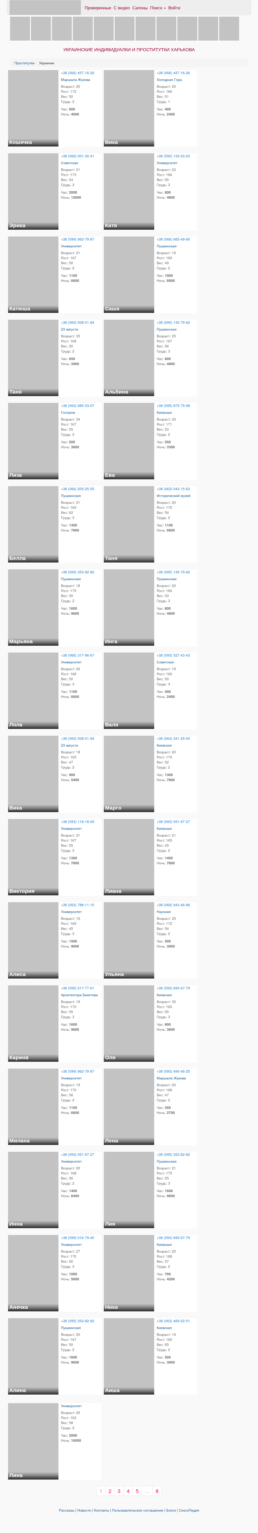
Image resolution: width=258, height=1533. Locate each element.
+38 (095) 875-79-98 (173, 405)
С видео (122, 7)
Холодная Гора (169, 79)
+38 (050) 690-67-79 (173, 987)
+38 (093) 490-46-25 (173, 1071)
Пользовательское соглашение (137, 1510)
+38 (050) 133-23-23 (173, 155)
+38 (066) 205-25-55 (77, 488)
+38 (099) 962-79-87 (77, 239)
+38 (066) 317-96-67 (77, 655)
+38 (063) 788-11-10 (77, 904)
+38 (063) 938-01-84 (77, 322)
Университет (167, 162)
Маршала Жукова (75, 79)
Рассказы (66, 1510)
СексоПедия (189, 1510)
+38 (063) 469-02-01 (173, 1320)
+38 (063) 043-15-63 (173, 488)
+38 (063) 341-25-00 (173, 738)
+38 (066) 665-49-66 (173, 239)
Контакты (101, 1510)
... (147, 1490)
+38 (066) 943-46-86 (173, 904)
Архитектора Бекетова (79, 994)
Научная (164, 911)
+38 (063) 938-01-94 (77, 738)
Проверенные (98, 7)
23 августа (69, 329)
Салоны (140, 7)
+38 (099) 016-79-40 (77, 1237)
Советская (69, 162)
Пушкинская (167, 245)
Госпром (68, 412)
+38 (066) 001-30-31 (77, 155)
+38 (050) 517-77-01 (77, 987)
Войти (174, 7)
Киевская (164, 412)
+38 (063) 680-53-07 (77, 405)
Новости (84, 1510)
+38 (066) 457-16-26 (77, 72)
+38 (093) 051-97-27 (173, 821)
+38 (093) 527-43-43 (173, 655)
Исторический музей (173, 495)
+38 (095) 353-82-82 (77, 571)
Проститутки (24, 62)
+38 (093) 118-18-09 (77, 821)
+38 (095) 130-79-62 (173, 322)
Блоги (171, 1510)
